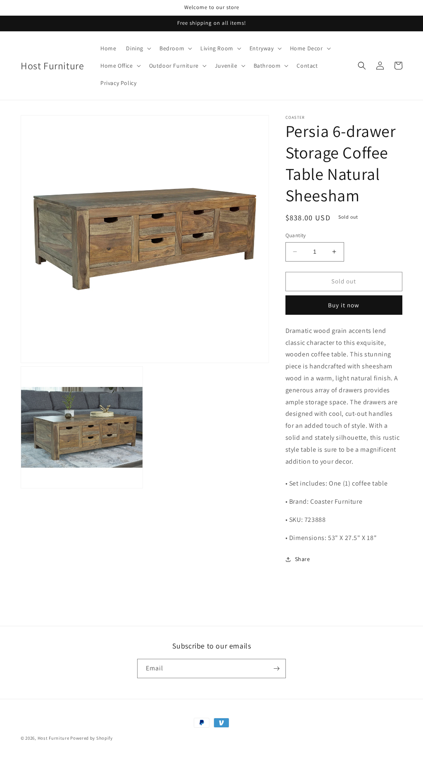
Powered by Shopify (91, 738)
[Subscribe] (276, 668)
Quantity (295, 235)
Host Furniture (53, 738)
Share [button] (302, 559)
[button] (137, 48)
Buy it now (343, 305)
